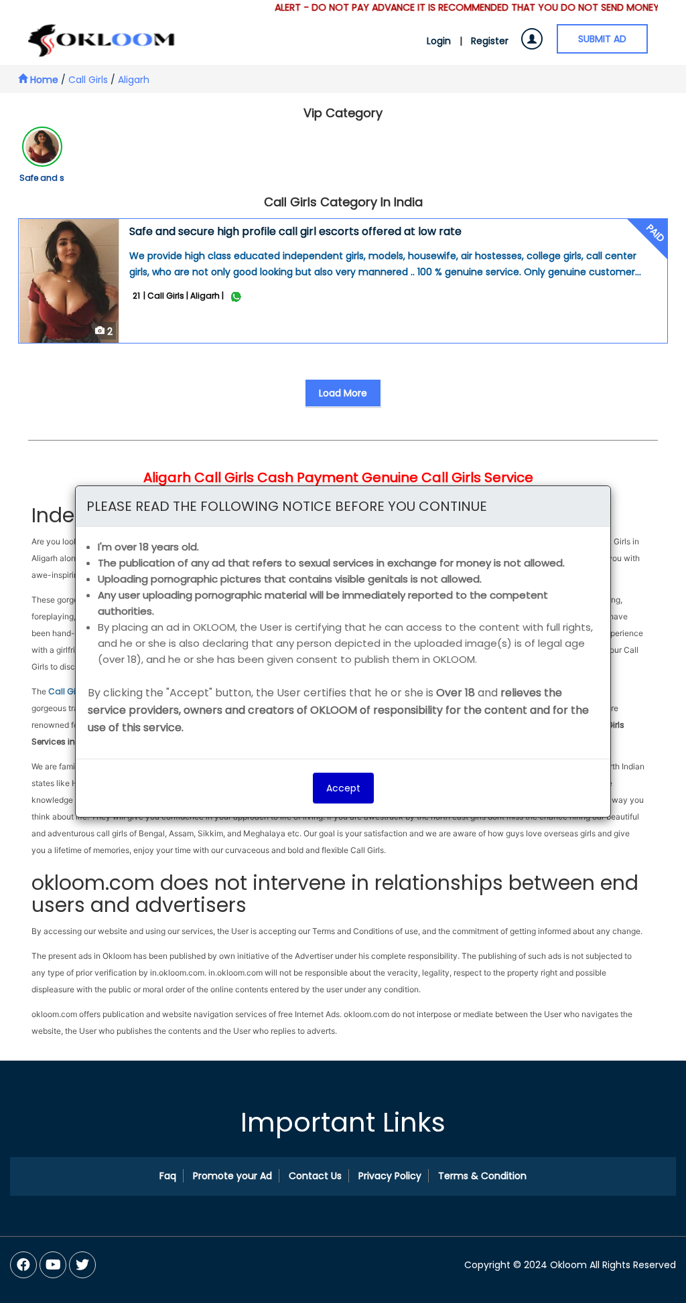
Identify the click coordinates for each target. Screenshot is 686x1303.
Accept (343, 788)
